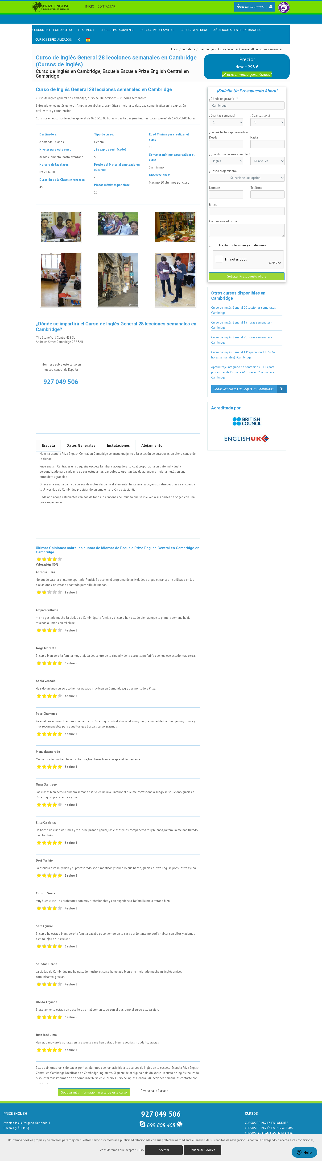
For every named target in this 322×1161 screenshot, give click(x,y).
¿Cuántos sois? (260, 116)
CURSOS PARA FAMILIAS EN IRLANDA (269, 1133)
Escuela (48, 445)
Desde (213, 137)
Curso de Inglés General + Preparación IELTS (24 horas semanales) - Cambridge (243, 354)
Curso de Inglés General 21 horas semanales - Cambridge (241, 340)
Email (213, 204)
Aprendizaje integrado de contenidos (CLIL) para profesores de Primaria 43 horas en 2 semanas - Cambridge (242, 372)
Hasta (254, 137)
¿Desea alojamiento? (223, 171)
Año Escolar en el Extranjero (237, 30)
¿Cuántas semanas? (222, 116)
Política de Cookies (202, 1150)
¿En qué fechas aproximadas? (228, 132)
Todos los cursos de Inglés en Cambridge (244, 389)
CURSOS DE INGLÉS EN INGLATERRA (269, 1128)
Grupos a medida (194, 30)
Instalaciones (118, 445)
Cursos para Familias (157, 30)
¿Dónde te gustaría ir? (223, 99)
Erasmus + (86, 30)
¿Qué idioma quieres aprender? (229, 154)
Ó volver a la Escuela (154, 1091)
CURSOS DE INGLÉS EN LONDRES (266, 1123)
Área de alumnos (250, 6)
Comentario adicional (223, 221)
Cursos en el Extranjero (52, 30)
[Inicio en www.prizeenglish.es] (51, 6)
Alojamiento (151, 445)
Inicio (89, 6)
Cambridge (206, 49)
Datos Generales (80, 445)
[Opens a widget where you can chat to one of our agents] (304, 1153)
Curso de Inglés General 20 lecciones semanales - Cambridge (244, 310)
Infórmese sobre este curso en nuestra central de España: (61, 367)
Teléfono (256, 188)
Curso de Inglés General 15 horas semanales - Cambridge (241, 325)
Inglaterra (188, 49)
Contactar (106, 6)
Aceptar (164, 1150)
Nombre (214, 188)
